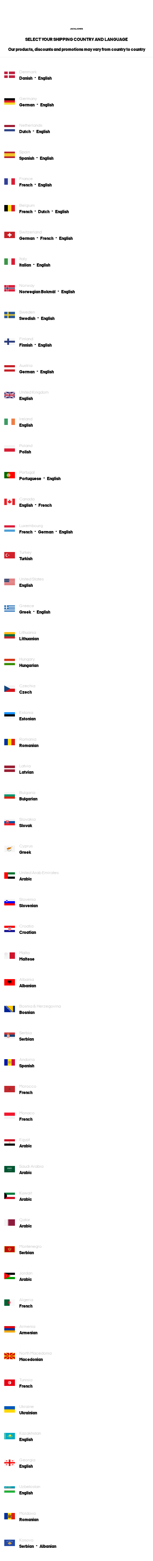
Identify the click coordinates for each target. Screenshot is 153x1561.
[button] (28, 78)
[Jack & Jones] (76, 28)
